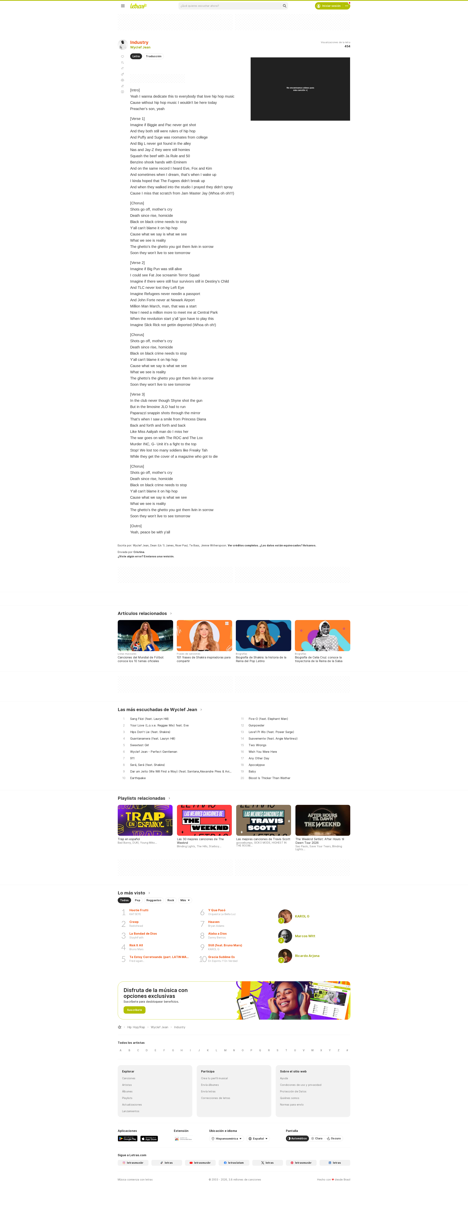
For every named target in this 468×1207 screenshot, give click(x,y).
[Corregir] (122, 85)
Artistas (127, 1084)
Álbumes (127, 1091)
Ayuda (284, 1078)
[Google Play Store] (127, 1138)
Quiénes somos (289, 1098)
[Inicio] (119, 1027)
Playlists (127, 1098)
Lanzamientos (130, 1111)
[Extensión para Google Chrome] (183, 1138)
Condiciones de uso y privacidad (300, 1084)
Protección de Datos (293, 1091)
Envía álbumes (210, 1084)
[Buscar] (284, 6)
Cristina (138, 552)
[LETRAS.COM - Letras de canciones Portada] (138, 6)
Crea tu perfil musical (214, 1078)
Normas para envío (292, 1104)
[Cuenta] (346, 6)
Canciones (128, 1078)
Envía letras (208, 1091)
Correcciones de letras (215, 1098)
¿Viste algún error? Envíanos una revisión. (146, 556)
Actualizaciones (132, 1104)
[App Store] (149, 1138)
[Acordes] (122, 74)
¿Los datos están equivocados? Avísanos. (288, 545)
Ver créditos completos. (243, 545)
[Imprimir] (122, 80)
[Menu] (123, 6)
